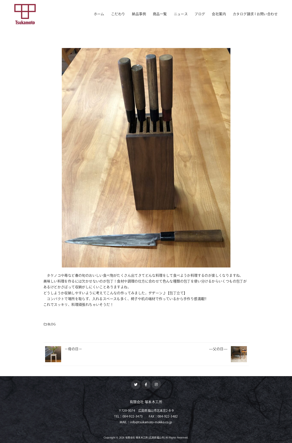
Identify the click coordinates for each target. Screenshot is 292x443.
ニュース (181, 14)
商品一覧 (160, 14)
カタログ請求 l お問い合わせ (255, 14)
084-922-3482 (168, 416)
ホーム (99, 14)
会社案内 (219, 14)
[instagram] (156, 384)
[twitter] (135, 384)
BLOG (52, 324)
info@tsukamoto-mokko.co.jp (151, 422)
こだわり (118, 14)
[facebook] (146, 384)
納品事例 (139, 14)
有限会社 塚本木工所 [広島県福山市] (145, 437)
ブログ (200, 14)
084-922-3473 (132, 416)
